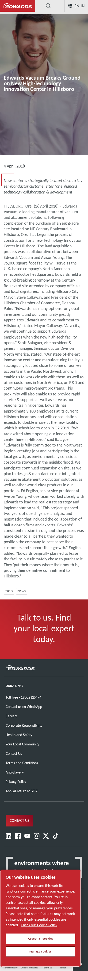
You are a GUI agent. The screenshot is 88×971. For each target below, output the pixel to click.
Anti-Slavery (14, 772)
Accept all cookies (40, 939)
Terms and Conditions (22, 763)
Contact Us (14, 753)
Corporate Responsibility (24, 725)
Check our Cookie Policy (39, 925)
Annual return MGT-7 (21, 791)
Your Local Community (22, 744)
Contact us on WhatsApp (24, 706)
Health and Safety (19, 735)
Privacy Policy (16, 781)
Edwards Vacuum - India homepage (17, 6)
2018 (9, 591)
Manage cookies (40, 951)
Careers (11, 716)
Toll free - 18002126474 (23, 697)
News (21, 591)
